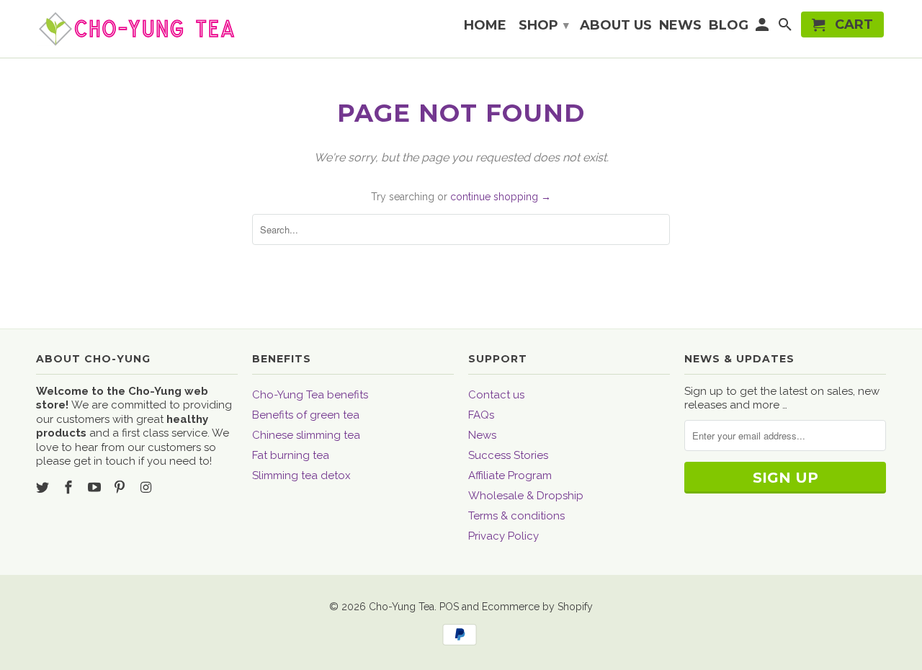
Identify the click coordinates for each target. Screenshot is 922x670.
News (482, 435)
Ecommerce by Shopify (537, 606)
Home (485, 26)
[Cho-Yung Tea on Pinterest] (121, 487)
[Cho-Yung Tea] (137, 29)
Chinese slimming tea (306, 435)
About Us (616, 26)
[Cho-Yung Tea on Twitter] (44, 487)
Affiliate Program (510, 475)
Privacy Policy (503, 536)
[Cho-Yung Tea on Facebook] (70, 487)
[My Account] (763, 27)
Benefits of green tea (305, 414)
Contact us (496, 394)
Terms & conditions (516, 515)
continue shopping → (500, 196)
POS (449, 606)
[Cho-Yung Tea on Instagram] (147, 487)
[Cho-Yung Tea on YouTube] (96, 487)
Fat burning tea (290, 455)
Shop (544, 25)
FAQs (481, 414)
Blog (728, 26)
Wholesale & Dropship (525, 495)
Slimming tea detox (301, 475)
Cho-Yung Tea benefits (310, 394)
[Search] (786, 27)
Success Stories (508, 455)
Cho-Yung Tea (401, 606)
